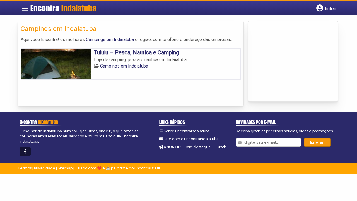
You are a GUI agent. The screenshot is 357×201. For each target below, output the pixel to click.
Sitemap (65, 168)
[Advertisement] (293, 62)
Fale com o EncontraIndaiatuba (191, 139)
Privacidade (44, 168)
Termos (25, 168)
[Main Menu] (25, 8)
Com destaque (197, 147)
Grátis (221, 147)
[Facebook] (25, 151)
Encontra (63, 8)
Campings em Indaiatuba (110, 39)
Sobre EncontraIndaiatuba (187, 131)
